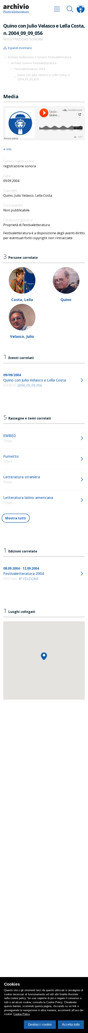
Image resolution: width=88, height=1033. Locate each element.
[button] (44, 656)
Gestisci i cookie (40, 1024)
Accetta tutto (71, 1024)
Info (9, 149)
